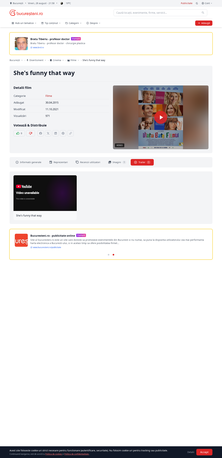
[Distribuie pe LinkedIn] (55, 133)
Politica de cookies (53, 454)
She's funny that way (29, 215)
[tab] (108, 255)
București (15, 60)
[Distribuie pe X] (48, 133)
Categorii (74, 23)
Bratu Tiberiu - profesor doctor (50, 39)
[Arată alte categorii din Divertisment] (45, 60)
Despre (94, 23)
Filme (49, 96)
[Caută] (203, 13)
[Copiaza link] (70, 133)
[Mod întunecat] (197, 3)
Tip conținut (51, 23)
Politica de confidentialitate (76, 454)
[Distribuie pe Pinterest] (63, 133)
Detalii (190, 452)
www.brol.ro (38, 47)
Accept (204, 452)
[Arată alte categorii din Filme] (78, 60)
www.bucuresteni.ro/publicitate (47, 247)
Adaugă (205, 23)
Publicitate (186, 3)
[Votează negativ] (30, 133)
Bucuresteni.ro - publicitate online (52, 235)
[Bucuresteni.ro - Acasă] (26, 12)
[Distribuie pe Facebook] (41, 133)
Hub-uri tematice (24, 23)
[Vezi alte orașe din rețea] (22, 60)
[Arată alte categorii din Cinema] (63, 60)
